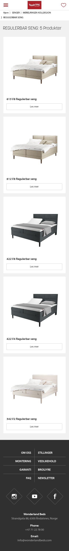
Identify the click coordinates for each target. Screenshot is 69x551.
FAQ (28, 478)
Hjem (6, 12)
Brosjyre (44, 469)
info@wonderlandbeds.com (34, 540)
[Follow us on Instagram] (14, 496)
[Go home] (34, 5)
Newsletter (46, 478)
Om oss (26, 452)
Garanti (25, 469)
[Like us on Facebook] (55, 496)
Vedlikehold (47, 461)
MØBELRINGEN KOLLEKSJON (37, 12)
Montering (23, 461)
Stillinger (45, 452)
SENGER (16, 12)
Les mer (34, 106)
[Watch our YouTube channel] (34, 496)
